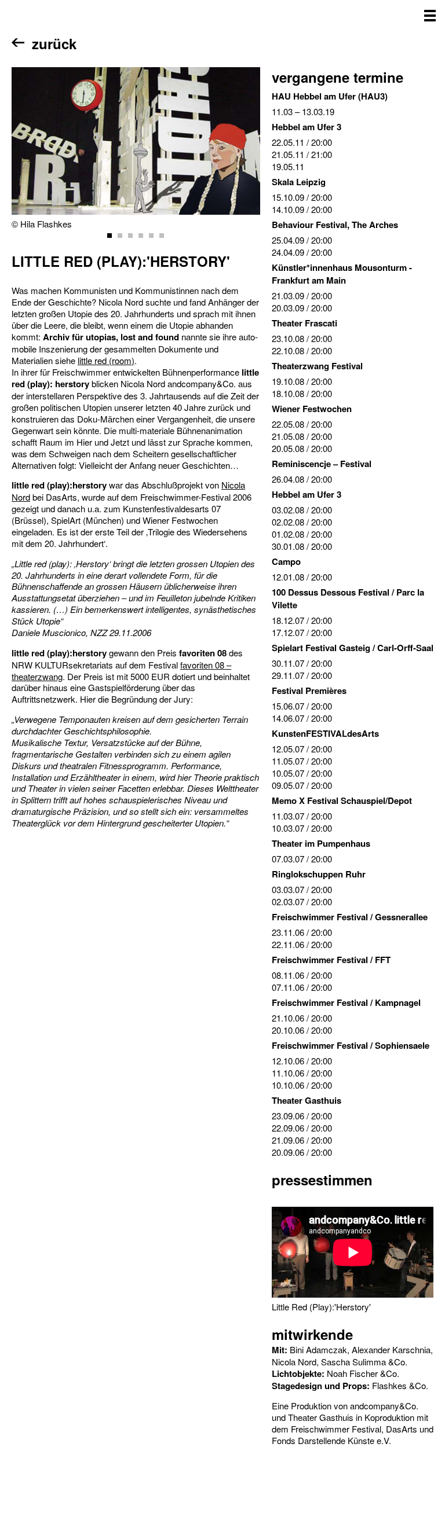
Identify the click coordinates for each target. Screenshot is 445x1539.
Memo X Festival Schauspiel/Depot (342, 800)
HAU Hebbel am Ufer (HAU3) (330, 96)
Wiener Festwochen (312, 408)
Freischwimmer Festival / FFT (331, 959)
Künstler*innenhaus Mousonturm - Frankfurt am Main (342, 274)
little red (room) (106, 360)
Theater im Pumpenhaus (321, 843)
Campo (286, 561)
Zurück (54, 43)
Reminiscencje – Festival (321, 463)
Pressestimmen (322, 1179)
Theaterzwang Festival (317, 365)
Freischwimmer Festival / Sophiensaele (350, 1045)
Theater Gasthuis (306, 1100)
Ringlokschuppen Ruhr (319, 874)
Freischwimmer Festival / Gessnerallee (350, 916)
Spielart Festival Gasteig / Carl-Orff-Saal (352, 647)
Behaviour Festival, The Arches (335, 224)
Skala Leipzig (299, 181)
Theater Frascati (304, 323)
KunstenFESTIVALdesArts (325, 733)
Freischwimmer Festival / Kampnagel (346, 1002)
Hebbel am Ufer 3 (306, 126)
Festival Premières (309, 690)
